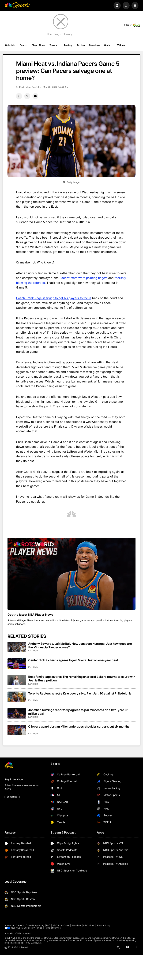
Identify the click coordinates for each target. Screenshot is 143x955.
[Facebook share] (19, 96)
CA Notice (37, 928)
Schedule (10, 45)
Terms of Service (52, 928)
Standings (94, 45)
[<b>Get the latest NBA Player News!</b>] (71, 574)
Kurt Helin (24, 87)
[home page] (17, 5)
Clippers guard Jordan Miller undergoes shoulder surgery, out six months (78, 726)
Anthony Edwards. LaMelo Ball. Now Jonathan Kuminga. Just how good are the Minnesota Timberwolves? (80, 645)
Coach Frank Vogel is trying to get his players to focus (53, 298)
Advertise (9, 925)
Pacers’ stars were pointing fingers (83, 278)
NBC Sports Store (60, 925)
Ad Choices (89, 925)
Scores (23, 45)
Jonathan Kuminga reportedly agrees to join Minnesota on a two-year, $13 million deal (79, 711)
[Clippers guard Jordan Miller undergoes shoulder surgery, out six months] (16, 730)
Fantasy (68, 45)
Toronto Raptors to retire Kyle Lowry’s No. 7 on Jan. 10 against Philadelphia (79, 693)
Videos (121, 45)
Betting (81, 45)
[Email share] (35, 96)
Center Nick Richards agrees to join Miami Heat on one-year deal (73, 660)
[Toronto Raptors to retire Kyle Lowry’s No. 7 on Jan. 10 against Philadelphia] (16, 697)
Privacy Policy (104, 925)
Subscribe (12, 796)
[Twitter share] (27, 96)
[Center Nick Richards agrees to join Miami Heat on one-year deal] (16, 663)
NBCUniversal (24, 933)
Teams (53, 45)
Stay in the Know (14, 779)
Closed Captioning (35, 925)
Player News (38, 45)
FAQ (48, 925)
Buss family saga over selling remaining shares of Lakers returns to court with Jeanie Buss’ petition (81, 678)
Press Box (76, 925)
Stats (107, 45)
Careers (20, 925)
